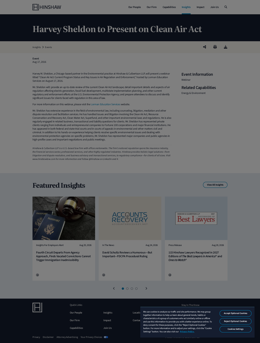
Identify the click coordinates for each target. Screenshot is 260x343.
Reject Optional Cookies (235, 321)
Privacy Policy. (187, 331)
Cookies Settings (235, 329)
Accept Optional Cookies (235, 313)
